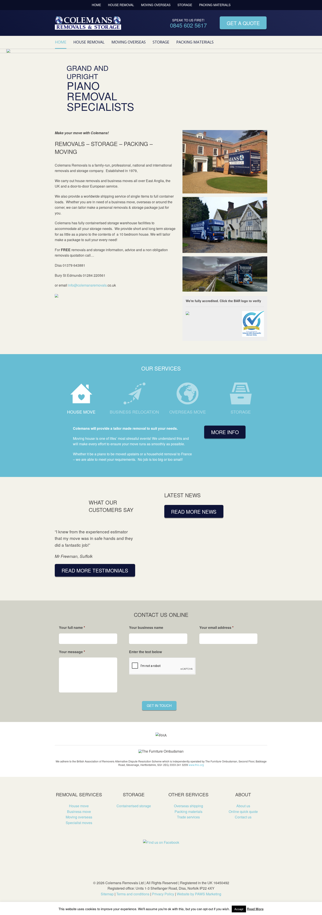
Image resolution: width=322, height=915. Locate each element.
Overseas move (187, 412)
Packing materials (214, 5)
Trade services (188, 816)
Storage (184, 5)
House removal (121, 5)
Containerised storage (134, 805)
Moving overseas (155, 5)
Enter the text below (145, 652)
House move (81, 412)
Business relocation (134, 412)
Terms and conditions (132, 893)
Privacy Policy (163, 893)
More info (225, 431)
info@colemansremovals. (88, 285)
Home (96, 5)
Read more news (193, 511)
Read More (255, 908)
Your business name (146, 627)
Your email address (216, 627)
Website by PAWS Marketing (199, 893)
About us (243, 805)
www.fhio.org (196, 765)
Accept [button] (238, 909)
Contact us (243, 816)
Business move (79, 811)
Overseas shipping (188, 805)
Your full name (72, 627)
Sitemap (107, 893)
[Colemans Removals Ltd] (88, 22)
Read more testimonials (95, 570)
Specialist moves (79, 822)
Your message (72, 652)
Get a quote (243, 22)
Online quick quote (243, 811)
